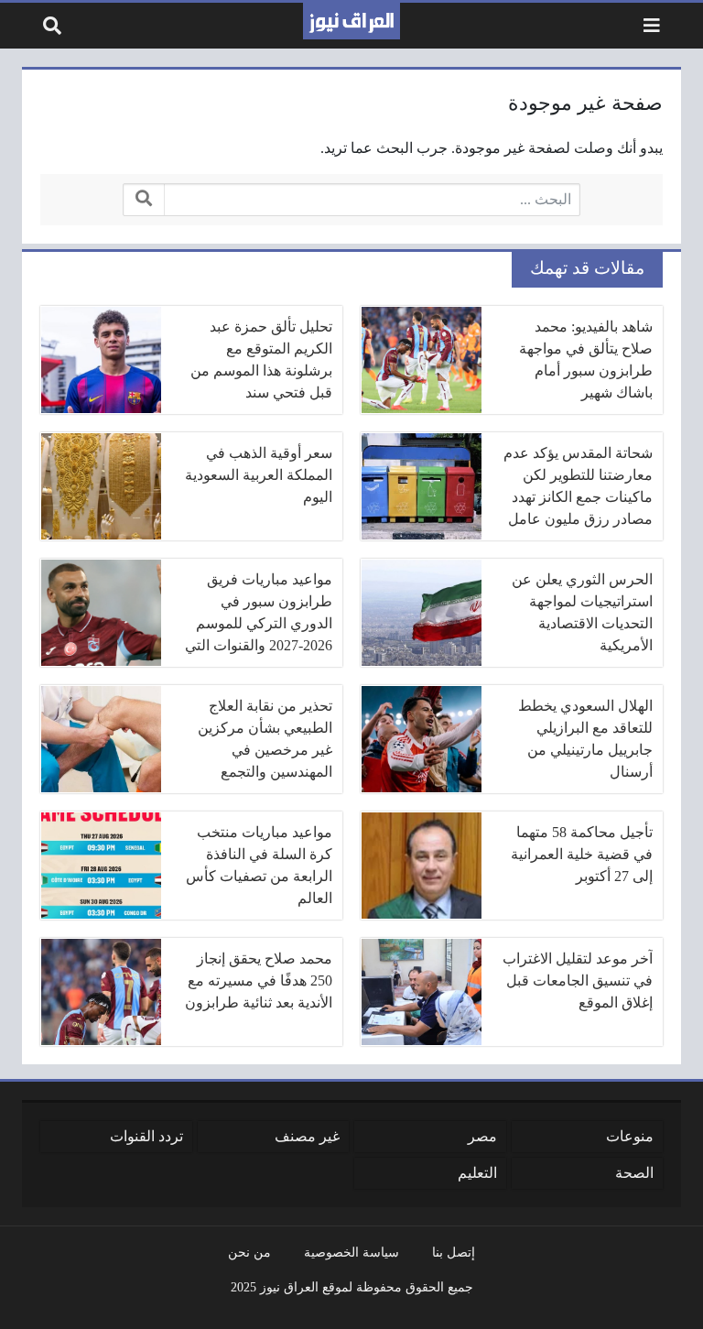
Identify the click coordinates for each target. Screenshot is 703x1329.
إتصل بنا (453, 1252)
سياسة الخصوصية (351, 1252)
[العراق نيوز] (351, 21)
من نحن (249, 1252)
